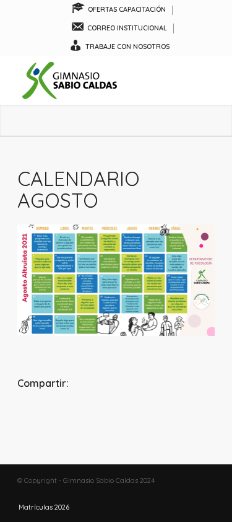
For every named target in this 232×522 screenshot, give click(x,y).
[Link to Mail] (205, 494)
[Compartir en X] (115, 417)
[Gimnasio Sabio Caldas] (96, 80)
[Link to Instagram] (187, 494)
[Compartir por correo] (182, 417)
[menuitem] (119, 10)
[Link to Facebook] (168, 494)
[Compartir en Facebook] (50, 417)
